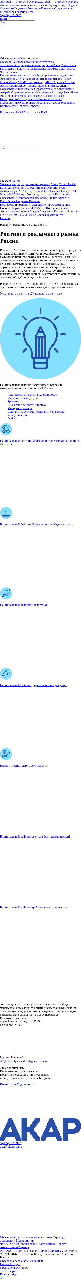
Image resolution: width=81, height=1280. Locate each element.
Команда (5, 187)
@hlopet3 (9, 1061)
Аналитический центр (14, 1247)
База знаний (62, 194)
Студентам (56, 1250)
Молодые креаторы (20, 408)
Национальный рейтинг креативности (32, 394)
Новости (61, 1243)
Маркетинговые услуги (23, 398)
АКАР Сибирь (16, 194)
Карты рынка (47, 1243)
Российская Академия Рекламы (20, 201)
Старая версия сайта (50, 214)
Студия (44, 1250)
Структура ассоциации (35, 184)
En (34, 214)
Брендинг (14, 401)
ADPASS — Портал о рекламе (19, 1250)
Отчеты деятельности (40, 194)
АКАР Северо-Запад (54, 191)
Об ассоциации (10, 184)
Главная (5, 218)
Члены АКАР (20, 187)
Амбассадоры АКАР (13, 191)
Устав (54, 184)
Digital (12, 418)
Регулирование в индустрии (48, 187)
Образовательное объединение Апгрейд (43, 197)
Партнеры (33, 191)
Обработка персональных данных (22, 1260)
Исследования (30, 1237)
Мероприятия (25, 1240)
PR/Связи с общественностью (27, 404)
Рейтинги (46, 1237)
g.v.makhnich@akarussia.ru (31, 1061)
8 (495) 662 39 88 (10, 15)
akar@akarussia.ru (11, 1146)
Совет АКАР (67, 184)
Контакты (70, 1250)
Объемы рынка (28, 1243)
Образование (8, 197)
